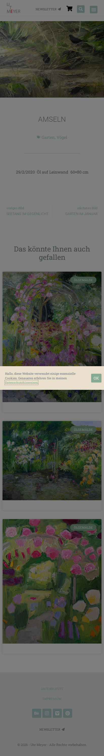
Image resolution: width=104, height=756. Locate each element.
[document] (52, 378)
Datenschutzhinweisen (21, 383)
